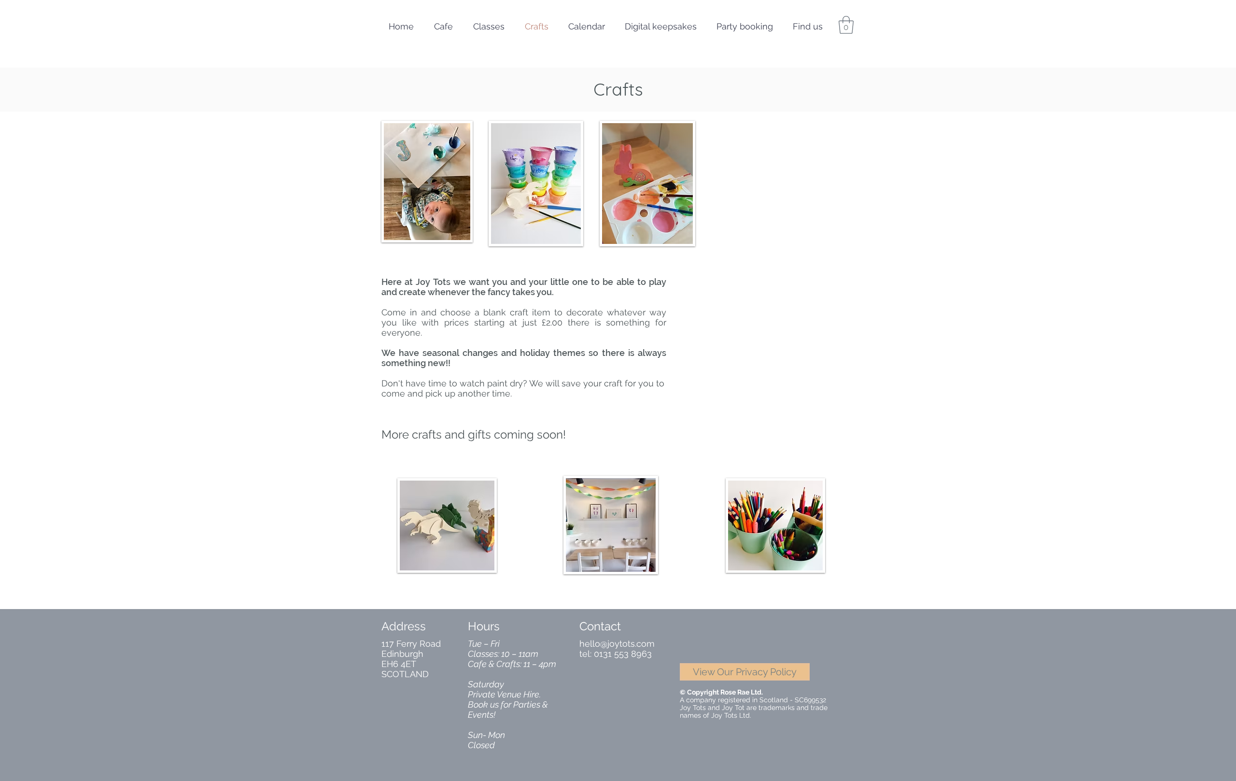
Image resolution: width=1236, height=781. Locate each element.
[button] (846, 25)
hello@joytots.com (617, 644)
